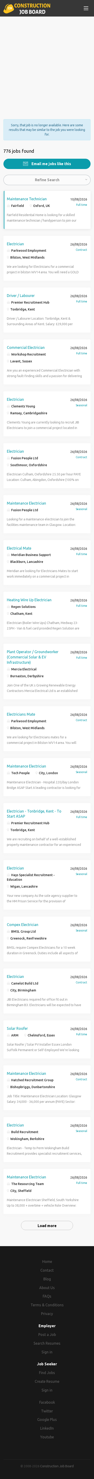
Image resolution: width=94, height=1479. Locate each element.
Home (47, 1261)
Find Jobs (47, 1373)
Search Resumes (47, 1343)
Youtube (47, 1437)
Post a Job (47, 1334)
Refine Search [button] (47, 180)
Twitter (47, 1411)
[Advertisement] (47, 64)
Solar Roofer (17, 1028)
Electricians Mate (21, 714)
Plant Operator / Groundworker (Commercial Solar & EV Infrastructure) (32, 657)
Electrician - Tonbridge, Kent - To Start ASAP (34, 814)
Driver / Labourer (21, 296)
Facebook (47, 1402)
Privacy (47, 1314)
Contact (47, 1270)
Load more (47, 1226)
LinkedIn (47, 1428)
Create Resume (47, 1381)
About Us (47, 1288)
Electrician (15, 244)
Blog (47, 1279)
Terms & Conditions (47, 1305)
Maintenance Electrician (26, 503)
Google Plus (47, 1419)
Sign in (47, 1352)
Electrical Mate (19, 548)
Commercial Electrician (26, 347)
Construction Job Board (57, 1466)
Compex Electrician (22, 925)
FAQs (47, 1296)
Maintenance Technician (27, 199)
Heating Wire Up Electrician (29, 600)
